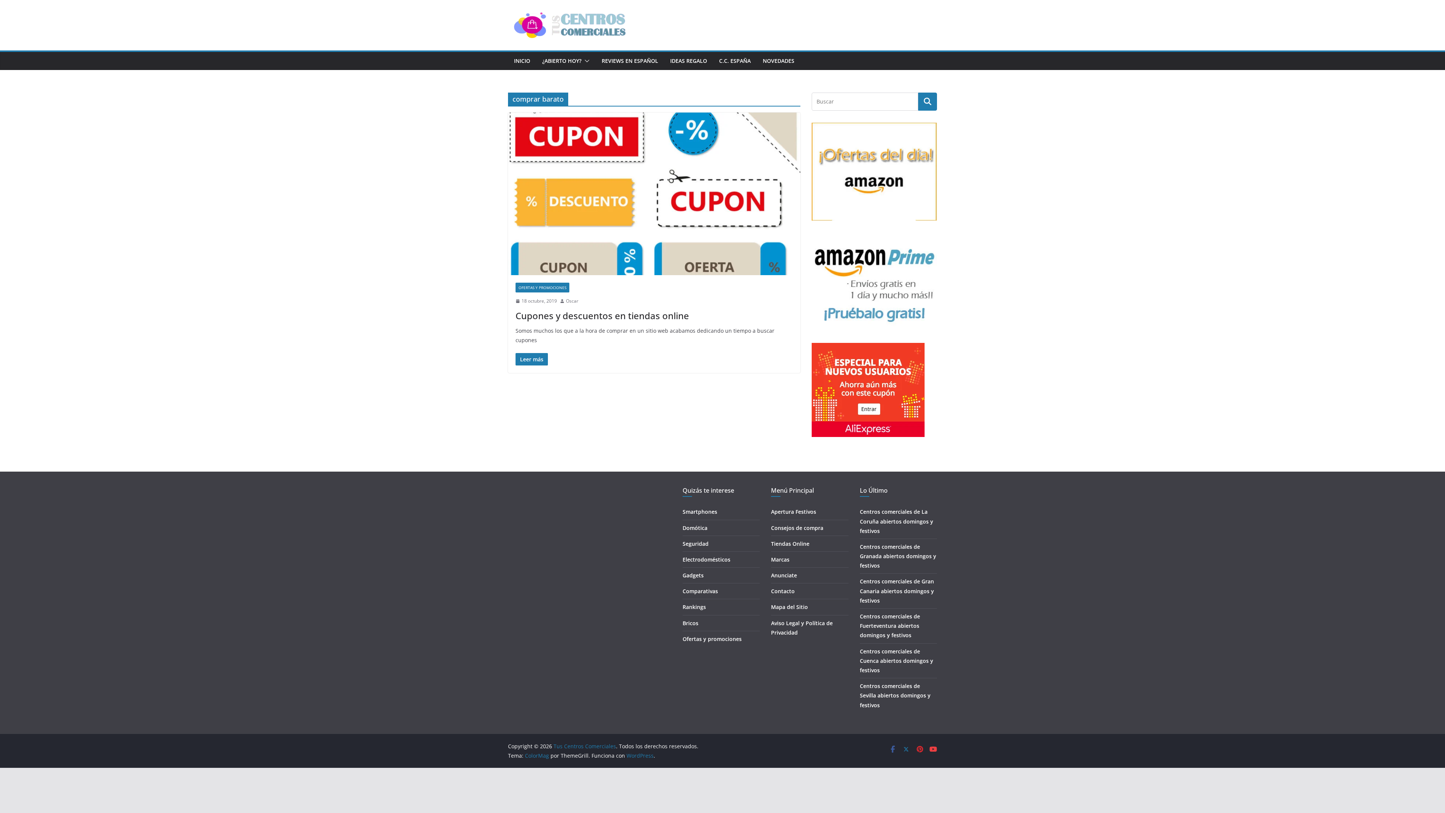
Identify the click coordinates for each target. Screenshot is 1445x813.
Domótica (695, 527)
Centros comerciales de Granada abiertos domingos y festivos (898, 556)
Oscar (572, 301)
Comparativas (700, 591)
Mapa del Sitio (789, 607)
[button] (585, 61)
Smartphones (700, 511)
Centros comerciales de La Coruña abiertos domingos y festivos (896, 521)
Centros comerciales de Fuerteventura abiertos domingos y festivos (890, 626)
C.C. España (735, 60)
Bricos (690, 623)
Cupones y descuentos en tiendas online (602, 315)
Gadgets (693, 575)
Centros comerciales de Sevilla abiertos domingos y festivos (895, 695)
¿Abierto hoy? (561, 60)
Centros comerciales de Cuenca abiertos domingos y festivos (896, 661)
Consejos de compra (797, 527)
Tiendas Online (790, 543)
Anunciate (784, 575)
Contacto (783, 591)
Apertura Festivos (793, 511)
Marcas (780, 559)
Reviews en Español (630, 60)
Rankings (694, 607)
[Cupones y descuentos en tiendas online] (654, 194)
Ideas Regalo (688, 60)
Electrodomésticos (706, 559)
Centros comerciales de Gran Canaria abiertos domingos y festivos (897, 591)
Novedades (778, 60)
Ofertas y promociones (542, 287)
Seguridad (696, 543)
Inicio (522, 60)
